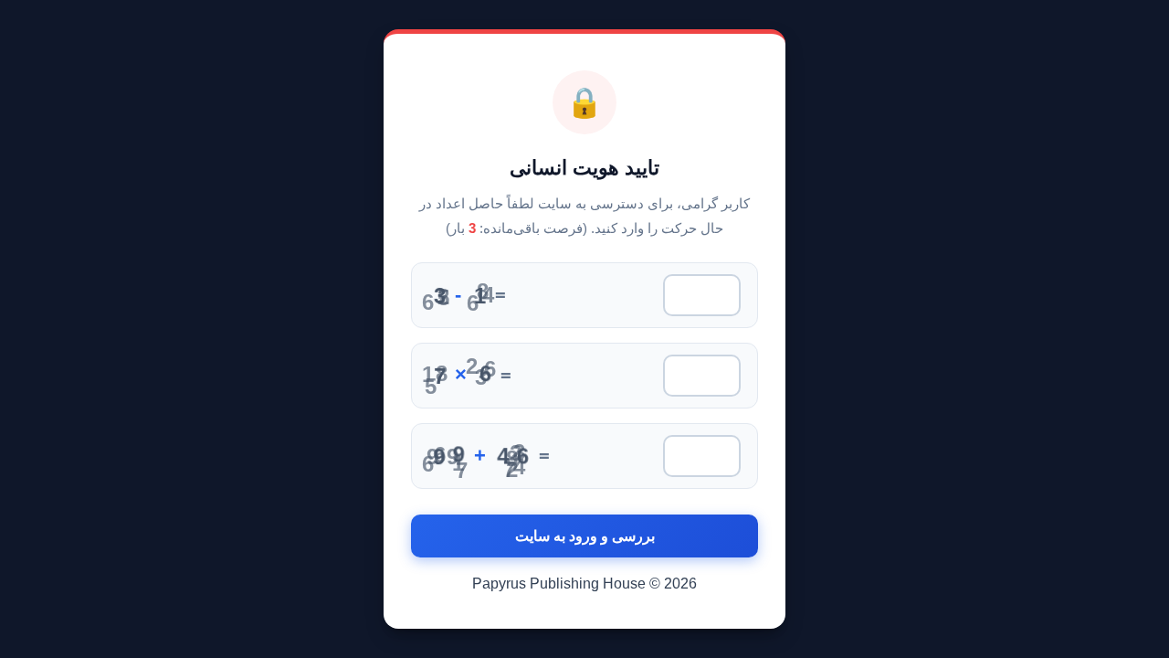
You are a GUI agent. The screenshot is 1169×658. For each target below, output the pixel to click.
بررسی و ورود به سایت (585, 536)
